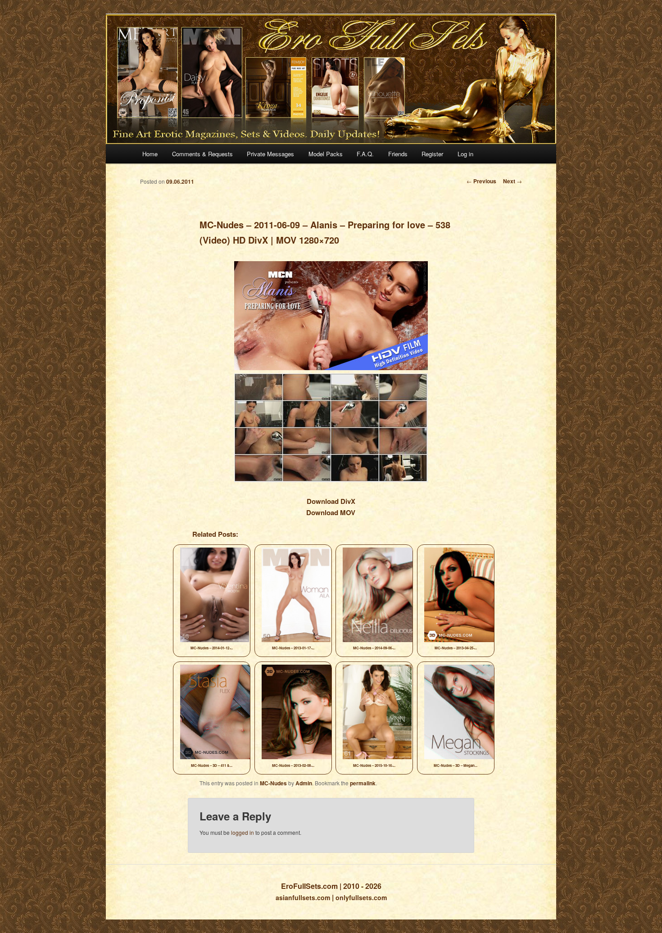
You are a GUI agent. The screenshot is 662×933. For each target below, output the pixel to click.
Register (432, 153)
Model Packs (325, 153)
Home (150, 153)
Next (512, 181)
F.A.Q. (365, 153)
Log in (465, 153)
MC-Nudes (273, 783)
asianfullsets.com (303, 897)
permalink (363, 783)
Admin (303, 783)
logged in (242, 832)
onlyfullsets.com (361, 897)
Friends (398, 153)
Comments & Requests (202, 153)
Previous (481, 181)
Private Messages (270, 153)
